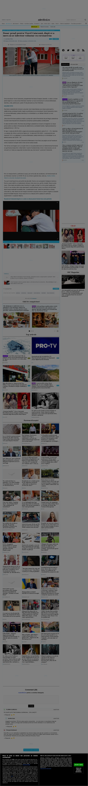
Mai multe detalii (26, 764)
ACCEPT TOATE (79, 764)
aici (12, 776)
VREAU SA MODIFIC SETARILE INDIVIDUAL (79, 770)
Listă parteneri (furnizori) (45, 768)
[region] (44, 769)
